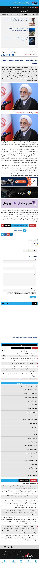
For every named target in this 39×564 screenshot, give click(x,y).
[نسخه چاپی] (2, 54)
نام (35, 259)
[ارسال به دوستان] (4, 54)
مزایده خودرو (33, 457)
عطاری (35, 416)
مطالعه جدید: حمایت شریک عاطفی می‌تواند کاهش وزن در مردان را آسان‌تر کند (16, 19)
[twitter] (2, 234)
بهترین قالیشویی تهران (30, 460)
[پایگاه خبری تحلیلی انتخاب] (35, 3)
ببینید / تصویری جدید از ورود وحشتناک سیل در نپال (24, 363)
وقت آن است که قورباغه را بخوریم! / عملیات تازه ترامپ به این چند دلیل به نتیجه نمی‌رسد (18, 370)
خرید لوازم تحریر (32, 401)
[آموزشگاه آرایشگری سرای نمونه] (19, 203)
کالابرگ (35, 431)
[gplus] (8, 234)
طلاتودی (35, 434)
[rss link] (12, 547)
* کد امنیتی (33, 288)
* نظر (35, 272)
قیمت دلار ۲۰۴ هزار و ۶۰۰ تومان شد (27, 379)
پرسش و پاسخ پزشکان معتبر (29, 386)
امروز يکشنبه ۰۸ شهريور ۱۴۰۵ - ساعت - (26, 7)
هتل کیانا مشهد (32, 408)
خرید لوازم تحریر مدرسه (30, 393)
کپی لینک (32, 225)
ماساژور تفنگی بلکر (32, 412)
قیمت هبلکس (33, 442)
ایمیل (35, 266)
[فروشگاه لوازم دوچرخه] (19, 192)
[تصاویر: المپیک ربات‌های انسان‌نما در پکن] (19, 320)
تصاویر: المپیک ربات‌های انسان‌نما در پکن (25, 337)
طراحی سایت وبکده (31, 453)
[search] (2, 7)
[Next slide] (3, 303)
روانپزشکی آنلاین (32, 475)
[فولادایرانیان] (19, 181)
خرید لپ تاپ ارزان (32, 405)
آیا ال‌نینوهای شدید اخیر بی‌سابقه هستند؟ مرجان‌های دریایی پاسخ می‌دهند (17, 29)
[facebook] (5, 234)
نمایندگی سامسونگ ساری (30, 419)
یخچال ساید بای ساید (31, 397)
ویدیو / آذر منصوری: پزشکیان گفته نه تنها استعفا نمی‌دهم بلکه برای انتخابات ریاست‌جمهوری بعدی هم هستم (18, 352)
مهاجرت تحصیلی (32, 438)
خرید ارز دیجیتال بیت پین (29, 390)
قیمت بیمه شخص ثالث (30, 445)
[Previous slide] (7, 303)
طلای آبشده (34, 472)
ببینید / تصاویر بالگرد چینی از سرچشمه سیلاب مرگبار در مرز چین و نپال (19, 356)
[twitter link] (5, 547)
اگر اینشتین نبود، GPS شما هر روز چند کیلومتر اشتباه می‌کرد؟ (16, 39)
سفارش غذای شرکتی (31, 449)
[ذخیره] (7, 54)
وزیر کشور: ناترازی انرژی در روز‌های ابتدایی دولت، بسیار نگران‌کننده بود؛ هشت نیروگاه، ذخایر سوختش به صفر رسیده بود (18, 492)
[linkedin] (11, 234)
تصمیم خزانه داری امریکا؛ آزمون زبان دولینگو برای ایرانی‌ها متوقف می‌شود (18, 366)
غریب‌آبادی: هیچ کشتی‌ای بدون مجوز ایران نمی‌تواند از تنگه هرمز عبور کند (18, 497)
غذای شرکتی (33, 423)
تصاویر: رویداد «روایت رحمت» (29, 483)
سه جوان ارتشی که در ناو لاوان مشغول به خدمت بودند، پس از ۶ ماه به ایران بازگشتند (18, 375)
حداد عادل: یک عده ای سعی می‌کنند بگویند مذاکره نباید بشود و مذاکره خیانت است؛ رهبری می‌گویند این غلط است (18, 487)
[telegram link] (8, 547)
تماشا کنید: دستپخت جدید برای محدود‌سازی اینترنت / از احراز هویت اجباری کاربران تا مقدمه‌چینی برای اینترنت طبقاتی (18, 360)
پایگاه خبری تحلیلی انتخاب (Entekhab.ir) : (27, 113)
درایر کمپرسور (33, 427)
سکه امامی (34, 464)
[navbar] (37, 7)
